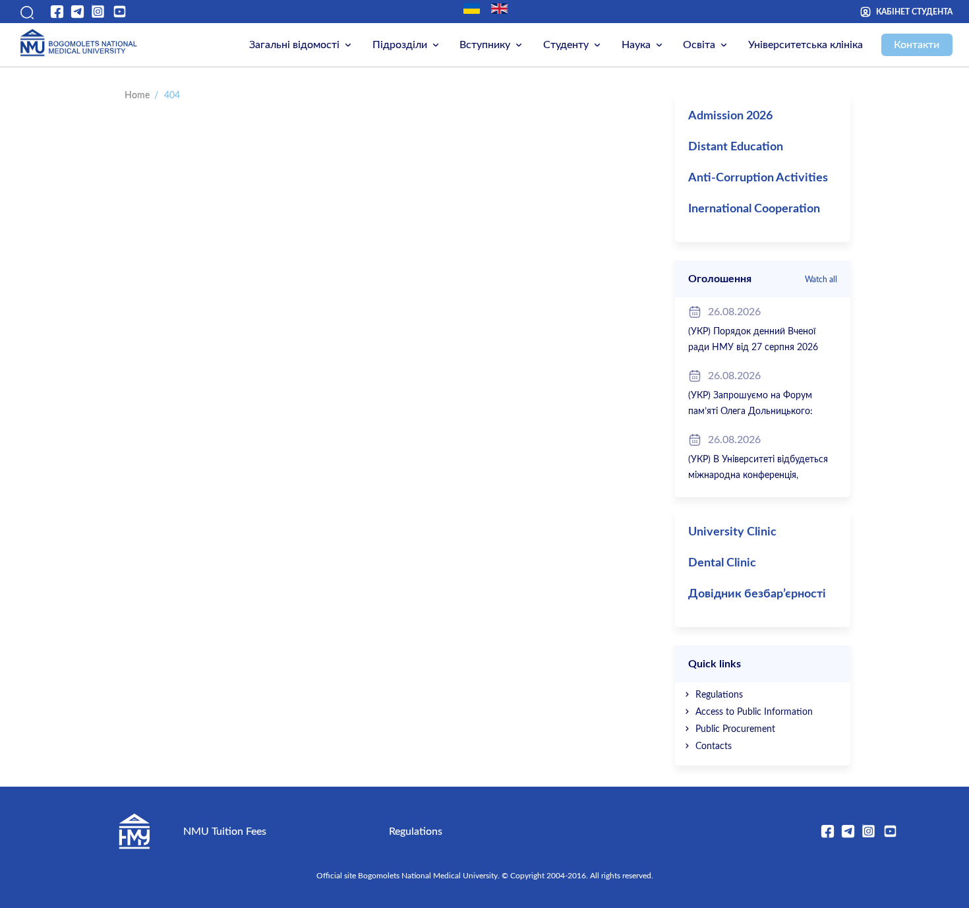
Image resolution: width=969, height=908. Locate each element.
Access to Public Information (754, 712)
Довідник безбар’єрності (757, 594)
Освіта (699, 45)
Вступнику (484, 45)
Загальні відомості (294, 45)
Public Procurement (735, 729)
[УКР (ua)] (471, 8)
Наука (636, 45)
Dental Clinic (722, 563)
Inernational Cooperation (754, 209)
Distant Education (735, 147)
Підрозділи (399, 45)
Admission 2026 (730, 116)
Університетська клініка (805, 45)
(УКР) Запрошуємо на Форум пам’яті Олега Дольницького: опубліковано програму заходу (754, 411)
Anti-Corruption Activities (758, 178)
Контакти (916, 45)
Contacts (713, 746)
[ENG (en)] (499, 8)
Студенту (566, 45)
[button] (25, 11)
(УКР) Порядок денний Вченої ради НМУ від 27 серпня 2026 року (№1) (753, 347)
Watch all (821, 280)
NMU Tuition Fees (224, 831)
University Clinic (732, 532)
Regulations (719, 695)
